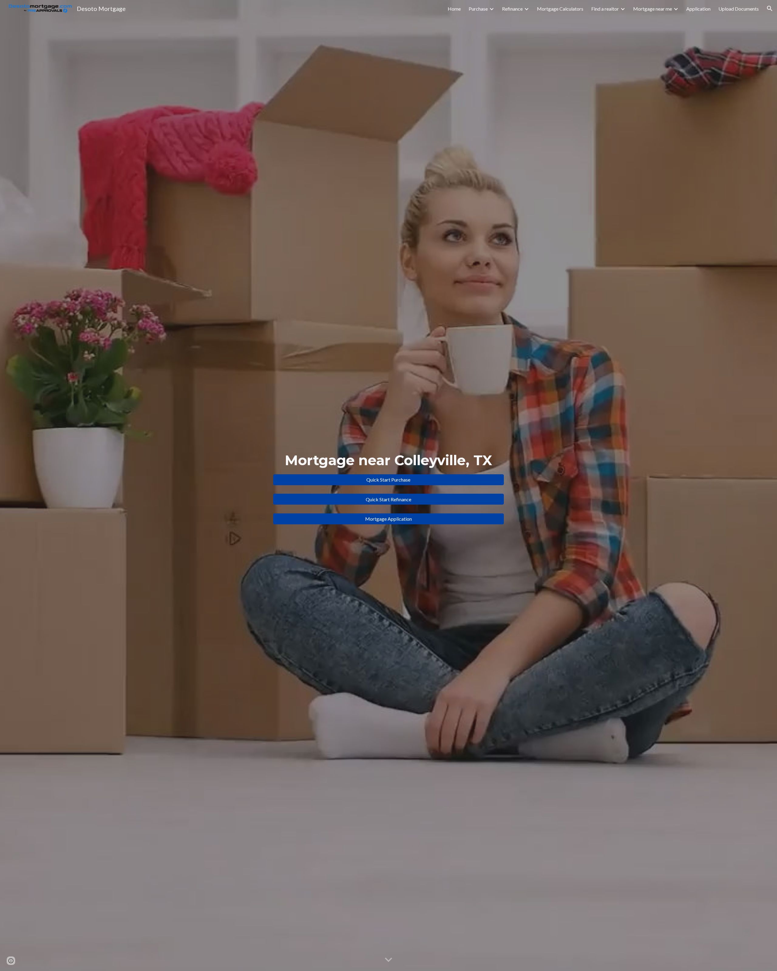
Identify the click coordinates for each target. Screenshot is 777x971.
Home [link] (454, 9)
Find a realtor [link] (605, 9)
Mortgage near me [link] (652, 9)
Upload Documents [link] (738, 9)
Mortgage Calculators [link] (560, 9)
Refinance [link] (512, 9)
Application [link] (698, 9)
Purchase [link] (478, 9)
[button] (769, 8)
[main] (388, 460)
